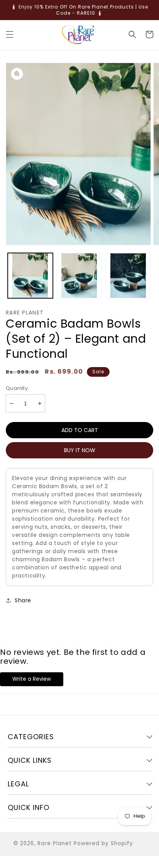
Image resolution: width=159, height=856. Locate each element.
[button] (9, 34)
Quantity (17, 388)
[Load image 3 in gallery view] (128, 275)
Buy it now (79, 450)
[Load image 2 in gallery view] (79, 275)
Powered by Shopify (103, 843)
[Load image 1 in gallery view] (30, 275)
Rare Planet (54, 843)
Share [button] (23, 600)
